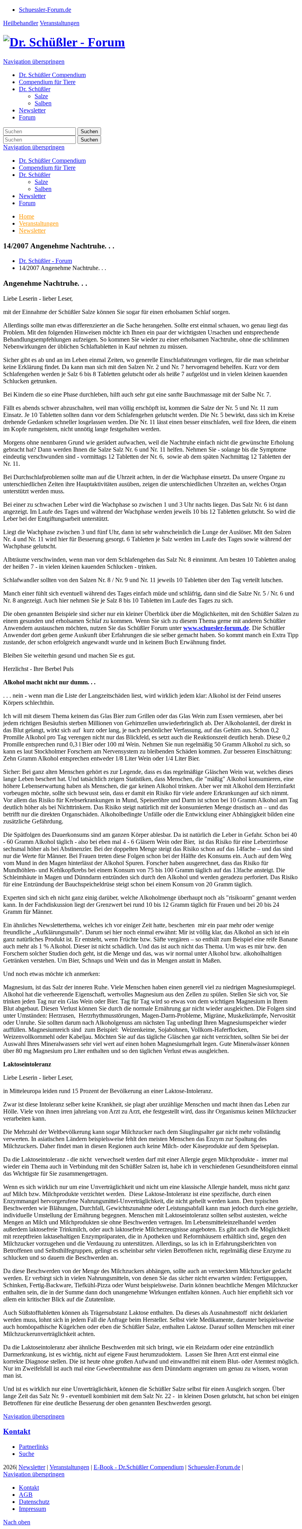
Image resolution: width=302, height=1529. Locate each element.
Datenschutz (34, 1501)
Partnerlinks (33, 1446)
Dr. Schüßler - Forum (45, 260)
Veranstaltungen (59, 23)
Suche (26, 1453)
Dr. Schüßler (34, 174)
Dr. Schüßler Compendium (52, 160)
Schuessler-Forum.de (214, 1467)
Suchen (89, 131)
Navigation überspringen (33, 61)
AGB (26, 1494)
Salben (43, 189)
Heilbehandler (20, 23)
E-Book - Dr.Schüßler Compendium (139, 1467)
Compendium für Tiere (47, 167)
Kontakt (16, 1431)
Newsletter (32, 196)
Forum (27, 203)
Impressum (32, 1508)
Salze (41, 181)
